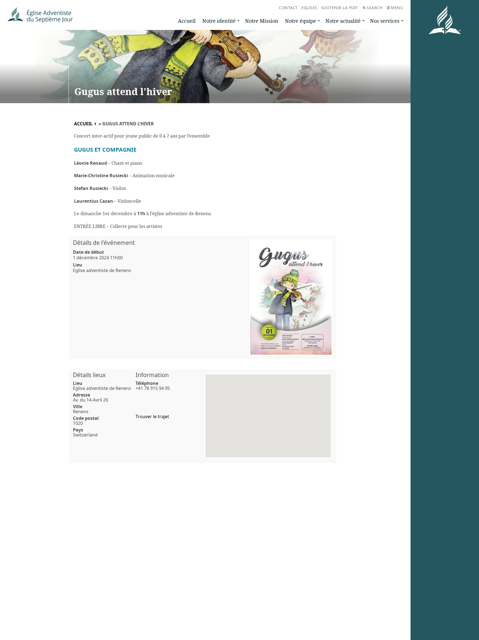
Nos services (384, 20)
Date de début (88, 252)
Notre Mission (261, 20)
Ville (77, 406)
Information (152, 375)
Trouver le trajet (152, 416)
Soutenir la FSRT (339, 7)
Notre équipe (300, 20)
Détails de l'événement (104, 243)
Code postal (86, 418)
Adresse (81, 395)
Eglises (309, 7)
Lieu (77, 265)
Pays (78, 430)
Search (374, 7)
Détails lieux (89, 375)
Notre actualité (343, 20)
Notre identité (219, 20)
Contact (288, 7)
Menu (397, 7)
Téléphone (147, 383)
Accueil (187, 20)
